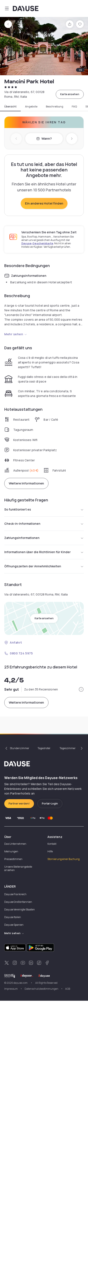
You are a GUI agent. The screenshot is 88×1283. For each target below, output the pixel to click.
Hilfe (50, 851)
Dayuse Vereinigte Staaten (19, 909)
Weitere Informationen (26, 483)
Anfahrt (16, 642)
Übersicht (10, 106)
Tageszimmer (68, 748)
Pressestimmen (13, 859)
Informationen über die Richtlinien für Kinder (37, 552)
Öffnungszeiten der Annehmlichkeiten (32, 566)
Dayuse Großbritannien (18, 902)
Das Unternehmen (15, 844)
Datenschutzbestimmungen (41, 989)
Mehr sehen (13, 334)
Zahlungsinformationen (22, 538)
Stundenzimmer (19, 748)
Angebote (31, 106)
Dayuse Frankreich (15, 894)
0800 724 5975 (21, 653)
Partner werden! (19, 803)
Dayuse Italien (12, 917)
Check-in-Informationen (22, 524)
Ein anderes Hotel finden (44, 203)
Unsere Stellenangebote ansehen (18, 868)
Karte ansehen (69, 94)
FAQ (74, 106)
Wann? (46, 138)
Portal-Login (50, 803)
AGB (67, 989)
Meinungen (11, 851)
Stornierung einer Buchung (63, 859)
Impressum (11, 989)
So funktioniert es (17, 509)
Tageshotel (44, 748)
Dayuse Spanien (13, 925)
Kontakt (51, 844)
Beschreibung (54, 106)
